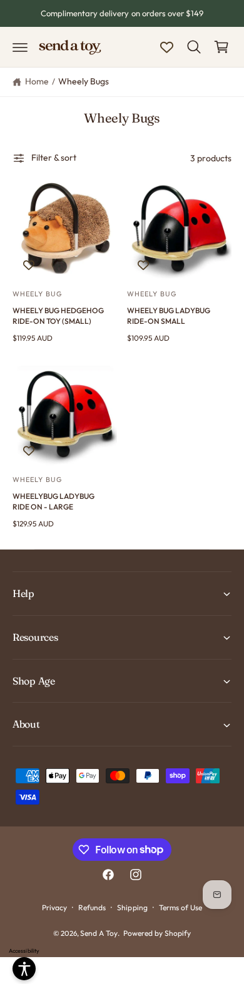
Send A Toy (99, 933)
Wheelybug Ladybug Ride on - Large (53, 501)
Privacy (54, 907)
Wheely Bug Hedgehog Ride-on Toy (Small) (58, 316)
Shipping (132, 907)
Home (37, 81)
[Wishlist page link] (166, 47)
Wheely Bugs (83, 81)
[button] (20, 47)
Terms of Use (180, 907)
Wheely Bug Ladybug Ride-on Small (168, 316)
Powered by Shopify (157, 933)
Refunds (92, 907)
